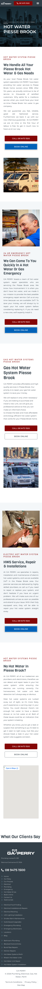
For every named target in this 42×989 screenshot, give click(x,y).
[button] (38, 3)
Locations (11, 22)
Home (5, 22)
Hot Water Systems (23, 22)
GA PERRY (21, 971)
